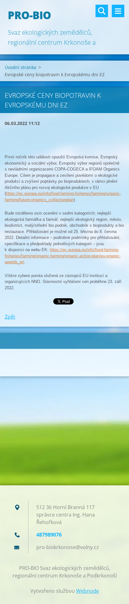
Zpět (10, 316)
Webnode (87, 590)
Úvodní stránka (20, 67)
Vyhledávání (101, 11)
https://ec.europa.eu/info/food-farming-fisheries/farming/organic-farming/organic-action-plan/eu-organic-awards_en (63, 255)
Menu (118, 11)
